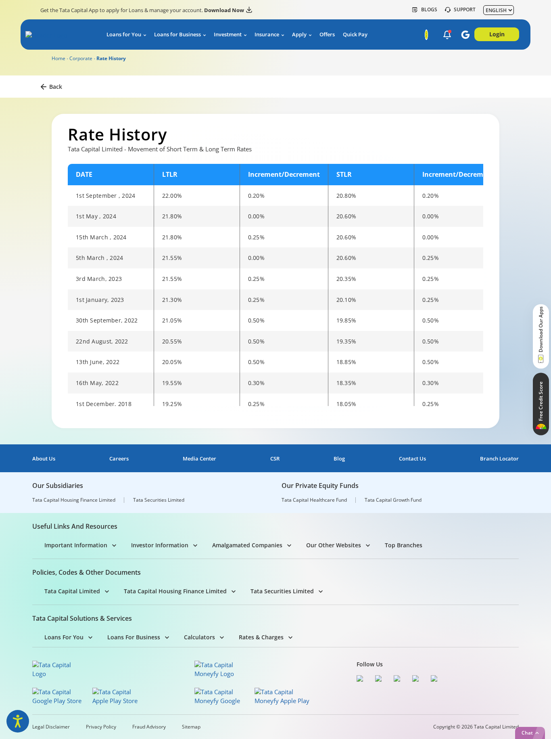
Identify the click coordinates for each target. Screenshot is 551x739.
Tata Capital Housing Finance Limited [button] (175, 591)
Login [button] (497, 34)
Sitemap (191, 727)
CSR (275, 458)
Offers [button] (327, 34)
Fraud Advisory (149, 727)
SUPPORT (465, 10)
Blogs (429, 10)
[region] (275, 285)
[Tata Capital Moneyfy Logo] (219, 669)
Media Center (199, 458)
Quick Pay (355, 34)
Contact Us (412, 458)
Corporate (80, 58)
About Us (43, 458)
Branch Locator (499, 458)
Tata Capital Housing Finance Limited (73, 500)
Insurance (267, 34)
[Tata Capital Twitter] (380, 679)
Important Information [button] (75, 545)
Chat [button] (527, 732)
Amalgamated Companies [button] (247, 545)
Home (58, 58)
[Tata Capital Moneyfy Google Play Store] (222, 696)
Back (55, 86)
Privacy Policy (101, 727)
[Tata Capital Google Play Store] (60, 696)
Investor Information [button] (159, 545)
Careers (119, 458)
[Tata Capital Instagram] (399, 679)
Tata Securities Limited (158, 500)
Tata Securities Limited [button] (282, 591)
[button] (447, 35)
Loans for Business (177, 34)
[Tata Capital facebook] (362, 679)
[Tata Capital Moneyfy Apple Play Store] (282, 696)
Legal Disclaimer (51, 727)
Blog (339, 458)
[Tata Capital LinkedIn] (436, 679)
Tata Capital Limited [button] (72, 591)
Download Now (224, 10)
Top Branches (403, 545)
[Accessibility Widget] (17, 721)
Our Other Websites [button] (333, 545)
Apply (299, 34)
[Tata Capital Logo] (56, 669)
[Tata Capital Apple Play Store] (120, 696)
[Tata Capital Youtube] (417, 679)
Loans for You (123, 34)
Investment (228, 34)
